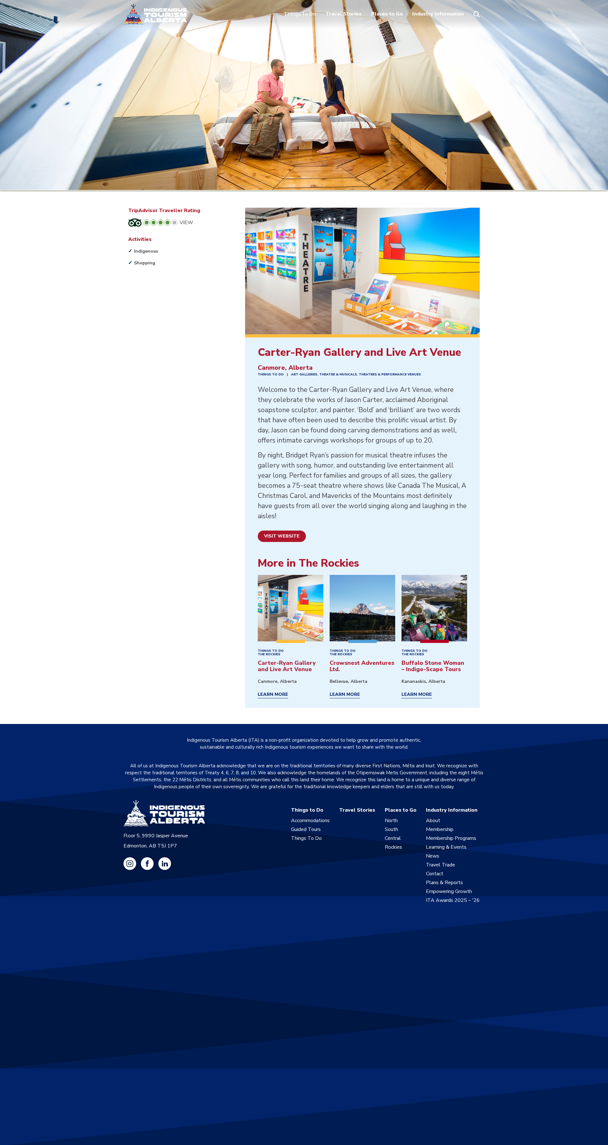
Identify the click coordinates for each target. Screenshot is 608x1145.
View (186, 222)
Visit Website (282, 536)
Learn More (273, 694)
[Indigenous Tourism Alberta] (155, 14)
